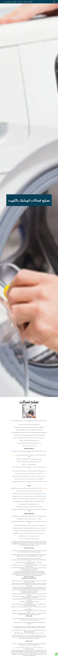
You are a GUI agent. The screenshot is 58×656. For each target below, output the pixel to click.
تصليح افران (25, 1)
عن (3, 1)
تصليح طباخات (30, 1)
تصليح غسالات (20, 1)
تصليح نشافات (14, 1)
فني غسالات (14, 454)
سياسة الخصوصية (8, 1)
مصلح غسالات (44, 488)
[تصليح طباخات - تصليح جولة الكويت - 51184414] (54, 2)
